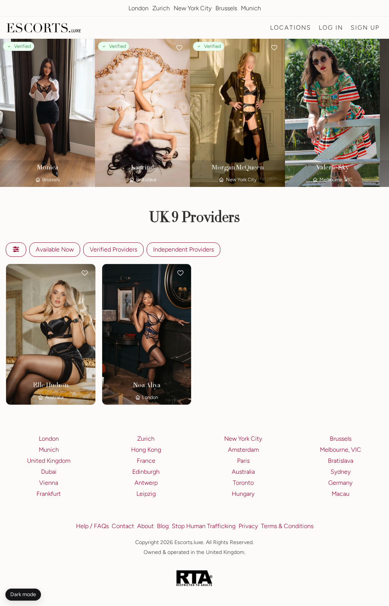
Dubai (49, 471)
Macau (340, 493)
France (146, 460)
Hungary (243, 493)
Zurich (161, 8)
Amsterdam (243, 449)
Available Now (55, 249)
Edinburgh (146, 471)
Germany (340, 482)
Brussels (226, 8)
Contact (123, 526)
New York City (193, 8)
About (145, 526)
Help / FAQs (92, 526)
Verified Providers (113, 249)
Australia (243, 471)
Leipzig (146, 493)
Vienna (48, 482)
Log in (331, 27)
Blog (163, 526)
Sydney (340, 471)
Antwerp (146, 482)
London (138, 8)
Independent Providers (183, 249)
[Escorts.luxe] (44, 27)
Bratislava (340, 460)
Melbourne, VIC (340, 449)
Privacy (248, 526)
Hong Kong (146, 449)
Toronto (243, 482)
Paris (243, 460)
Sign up (365, 27)
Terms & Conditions (287, 526)
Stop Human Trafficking (204, 526)
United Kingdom (48, 460)
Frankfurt (48, 493)
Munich (251, 8)
